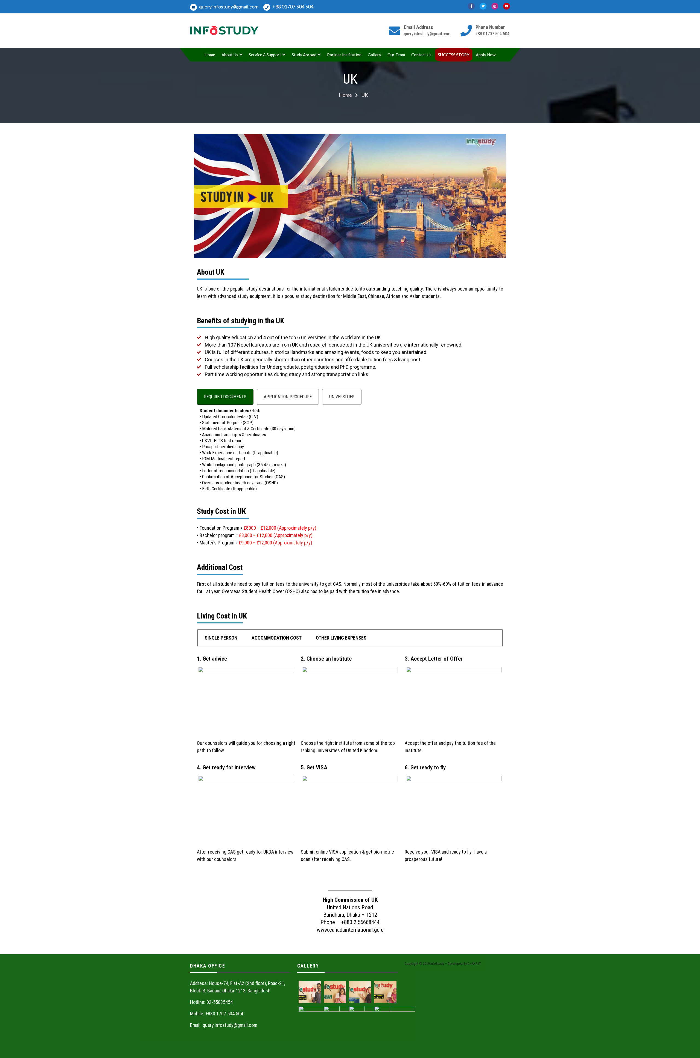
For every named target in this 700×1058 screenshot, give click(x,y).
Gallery (374, 54)
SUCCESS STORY (453, 54)
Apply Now (485, 54)
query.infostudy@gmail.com (228, 7)
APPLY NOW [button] (350, 883)
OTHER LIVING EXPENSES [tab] (341, 638)
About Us (229, 54)
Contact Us (421, 54)
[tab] (225, 397)
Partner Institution (344, 54)
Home (210, 54)
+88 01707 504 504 (292, 7)
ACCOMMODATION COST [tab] (277, 638)
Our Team (396, 54)
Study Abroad (304, 54)
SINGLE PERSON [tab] (221, 638)
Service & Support (265, 54)
